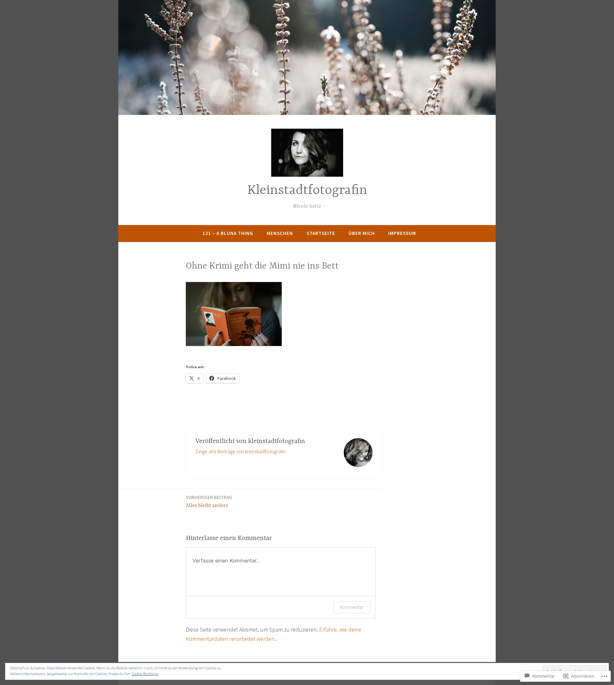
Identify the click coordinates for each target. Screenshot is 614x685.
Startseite (321, 233)
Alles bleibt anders (209, 501)
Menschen (280, 233)
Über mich (362, 233)
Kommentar (352, 607)
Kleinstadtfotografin (307, 190)
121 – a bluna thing (227, 233)
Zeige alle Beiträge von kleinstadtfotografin (240, 451)
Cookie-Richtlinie (145, 673)
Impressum (402, 233)
